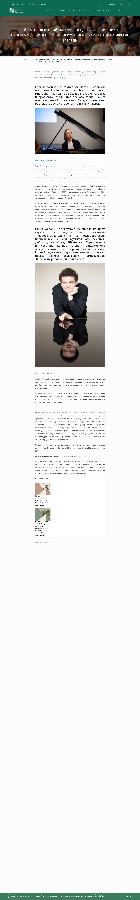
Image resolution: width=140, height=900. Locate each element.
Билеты (112, 5)
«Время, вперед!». (60, 78)
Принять (128, 896)
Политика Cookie (14, 898)
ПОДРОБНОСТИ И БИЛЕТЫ (45, 161)
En (124, 5)
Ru (121, 5)
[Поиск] (128, 10)
